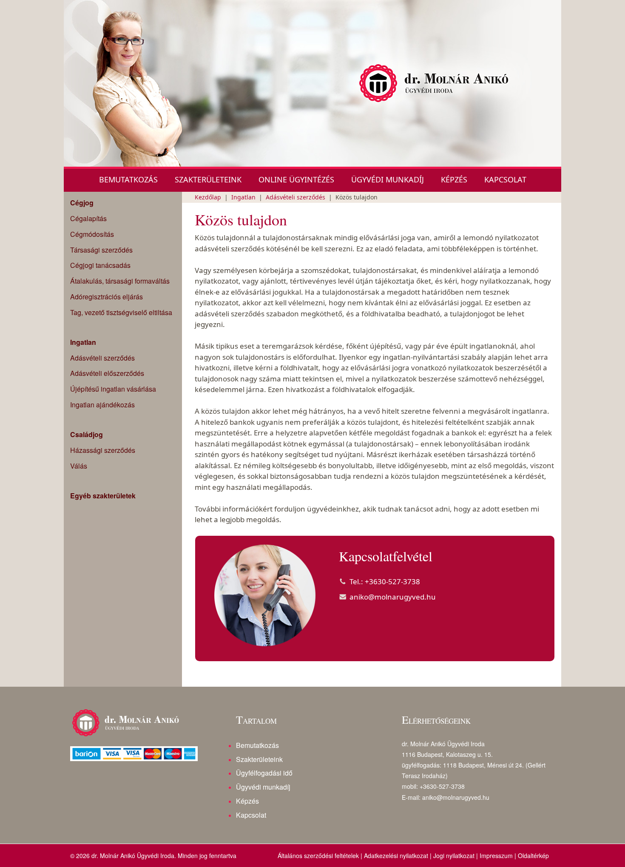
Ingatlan (83, 342)
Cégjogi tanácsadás (100, 265)
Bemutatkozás (128, 179)
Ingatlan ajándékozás (102, 404)
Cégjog (82, 203)
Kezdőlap (208, 197)
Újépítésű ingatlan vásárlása (113, 389)
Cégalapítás (88, 218)
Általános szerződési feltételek (318, 855)
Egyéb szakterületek (103, 495)
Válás (78, 466)
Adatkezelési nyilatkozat (396, 855)
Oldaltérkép (533, 855)
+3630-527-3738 (392, 581)
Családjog (86, 434)
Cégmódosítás (92, 234)
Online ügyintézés (296, 179)
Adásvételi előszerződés (107, 373)
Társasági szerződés (101, 250)
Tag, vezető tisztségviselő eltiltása (121, 312)
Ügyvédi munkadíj (387, 179)
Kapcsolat (505, 179)
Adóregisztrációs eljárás (106, 296)
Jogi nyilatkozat (453, 855)
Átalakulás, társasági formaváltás (120, 281)
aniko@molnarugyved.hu (392, 597)
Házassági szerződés (102, 450)
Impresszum (496, 855)
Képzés (454, 179)
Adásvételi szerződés (102, 358)
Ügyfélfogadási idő (264, 773)
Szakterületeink (208, 179)
